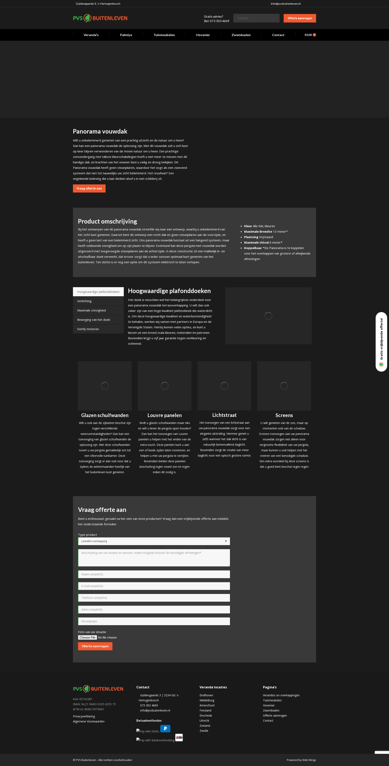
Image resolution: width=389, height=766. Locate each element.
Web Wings (309, 760)
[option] (105, 418)
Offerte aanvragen (275, 715)
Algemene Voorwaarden (89, 721)
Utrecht (204, 720)
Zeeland (205, 725)
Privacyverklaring (84, 716)
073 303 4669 (148, 705)
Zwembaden (271, 710)
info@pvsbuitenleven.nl (286, 3)
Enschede (206, 715)
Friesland (205, 710)
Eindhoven (206, 695)
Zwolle (204, 731)
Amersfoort (207, 705)
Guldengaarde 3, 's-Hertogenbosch (97, 3)
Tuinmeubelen (272, 700)
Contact (268, 720)
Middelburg (207, 700)
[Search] (273, 18)
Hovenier (269, 705)
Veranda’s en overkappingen (281, 695)
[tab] (98, 291)
